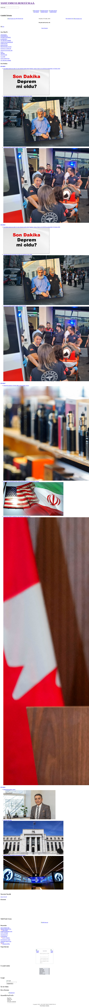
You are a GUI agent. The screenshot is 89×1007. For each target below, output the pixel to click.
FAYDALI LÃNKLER (6, 48)
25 (43, 961)
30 (40, 962)
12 (44, 958)
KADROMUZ (4, 39)
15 (48, 958)
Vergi (3, 26)
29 (48, 961)
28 (47, 961)
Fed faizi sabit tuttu (7, 820)
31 (41, 962)
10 (41, 958)
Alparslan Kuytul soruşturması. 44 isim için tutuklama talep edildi (17, 96)
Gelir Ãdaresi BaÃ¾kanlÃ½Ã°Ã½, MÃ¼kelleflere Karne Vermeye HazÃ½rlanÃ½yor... (5, 932)
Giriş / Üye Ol (4, 896)
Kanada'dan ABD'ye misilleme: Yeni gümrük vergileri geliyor (16, 516)
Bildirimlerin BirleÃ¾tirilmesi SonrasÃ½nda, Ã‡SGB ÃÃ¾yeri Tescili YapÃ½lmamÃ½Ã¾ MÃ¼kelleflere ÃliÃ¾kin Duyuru (6, 941)
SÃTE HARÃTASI (5, 58)
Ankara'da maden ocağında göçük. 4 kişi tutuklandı (14, 147)
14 (47, 958)
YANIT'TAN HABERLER (7, 42)
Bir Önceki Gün (19, 18)
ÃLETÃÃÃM (4, 54)
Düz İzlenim (36, 12)
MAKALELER (4, 45)
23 (40, 961)
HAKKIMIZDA (4, 36)
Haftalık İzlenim (44, 12)
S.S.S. (2, 52)
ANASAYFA (4, 34)
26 (44, 961)
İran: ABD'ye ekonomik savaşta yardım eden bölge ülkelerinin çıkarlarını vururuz (21, 481)
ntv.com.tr (3, 66)
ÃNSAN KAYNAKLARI (6, 50)
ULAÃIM (3, 56)
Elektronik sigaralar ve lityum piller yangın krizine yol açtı (16, 385)
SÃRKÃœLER (4, 43)
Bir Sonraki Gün (69, 18)
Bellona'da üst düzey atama (9, 789)
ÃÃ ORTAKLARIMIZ (6, 40)
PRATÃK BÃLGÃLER (6, 46)
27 (45, 961)
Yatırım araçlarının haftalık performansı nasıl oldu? (14, 855)
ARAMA (3, 53)
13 (45, 958)
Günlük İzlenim (53, 12)
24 (41, 961)
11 (43, 958)
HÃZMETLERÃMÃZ (6, 37)
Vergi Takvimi (44, 28)
